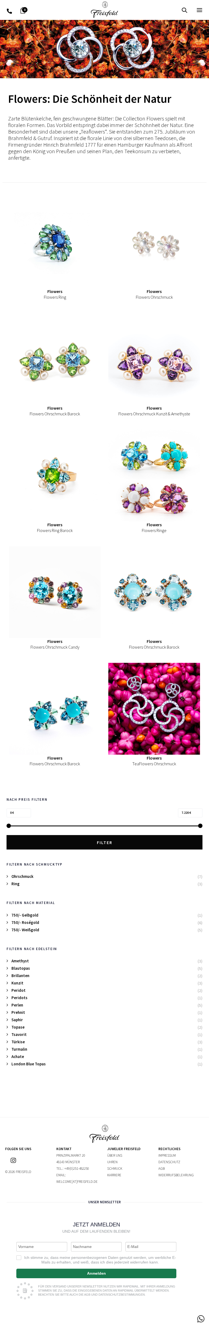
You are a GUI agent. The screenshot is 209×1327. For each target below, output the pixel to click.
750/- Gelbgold (24, 915)
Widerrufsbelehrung (176, 1175)
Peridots (19, 997)
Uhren (112, 1162)
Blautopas (20, 968)
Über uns (114, 1155)
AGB (161, 1168)
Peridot (18, 990)
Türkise (18, 1041)
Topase (17, 1027)
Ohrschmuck (22, 876)
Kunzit (17, 983)
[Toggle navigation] (169, 10)
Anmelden (96, 1273)
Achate (17, 1056)
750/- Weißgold (25, 929)
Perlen (17, 1005)
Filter (104, 842)
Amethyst (20, 960)
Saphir (17, 1019)
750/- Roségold (25, 922)
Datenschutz (169, 1162)
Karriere (114, 1175)
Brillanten (20, 975)
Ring (15, 883)
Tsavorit (19, 1034)
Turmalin (19, 1049)
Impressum (167, 1155)
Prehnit (18, 1012)
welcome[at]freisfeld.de (77, 1181)
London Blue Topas (28, 1063)
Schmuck (114, 1168)
